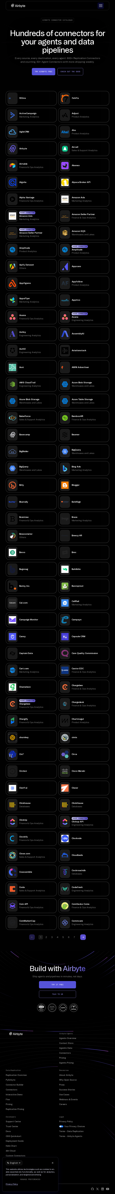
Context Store (66, 1043)
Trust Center (12, 1126)
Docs (8, 1131)
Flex (8, 1099)
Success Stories (67, 1090)
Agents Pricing (66, 1063)
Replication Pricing (15, 1109)
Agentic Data (65, 1048)
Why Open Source (68, 1080)
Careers (63, 1104)
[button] (100, 6)
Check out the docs (70, 72)
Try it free (57, 985)
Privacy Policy (66, 1121)
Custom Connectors (15, 1156)
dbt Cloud (10, 1151)
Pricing (62, 1058)
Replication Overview (16, 1075)
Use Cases (64, 1094)
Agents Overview (67, 1038)
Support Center (13, 1121)
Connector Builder (14, 1085)
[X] (97, 1189)
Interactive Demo (14, 1094)
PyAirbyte (10, 1080)
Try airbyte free (43, 72)
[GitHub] (92, 1189)
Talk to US (57, 994)
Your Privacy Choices (74, 1126)
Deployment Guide (14, 1141)
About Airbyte (66, 1075)
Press (62, 1085)
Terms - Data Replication (71, 1131)
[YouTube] (107, 1189)
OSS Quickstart (13, 1136)
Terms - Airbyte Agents (70, 1136)
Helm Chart (11, 1146)
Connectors (65, 1053)
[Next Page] (83, 937)
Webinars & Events (68, 1099)
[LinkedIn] (102, 1189)
